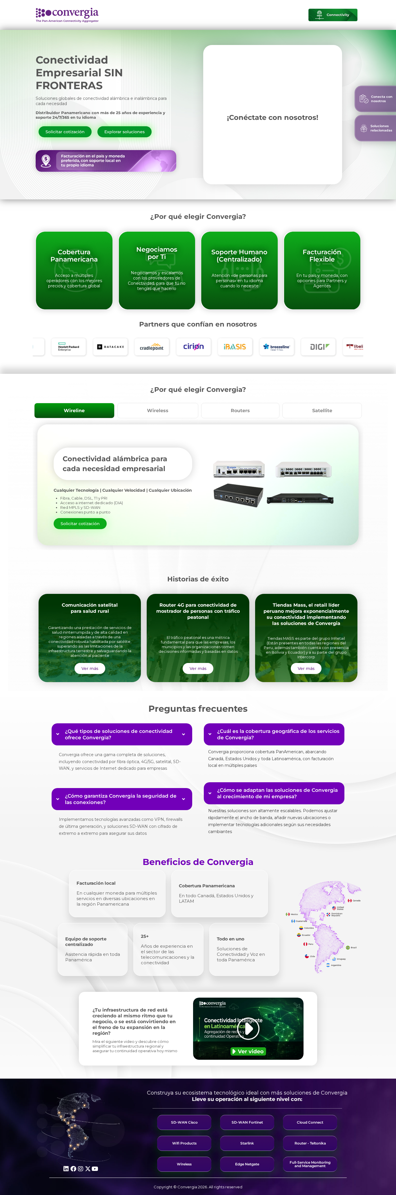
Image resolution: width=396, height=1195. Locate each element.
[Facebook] (73, 1169)
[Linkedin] (66, 1169)
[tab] (74, 410)
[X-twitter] (88, 1169)
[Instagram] (80, 1169)
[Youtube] (95, 1169)
